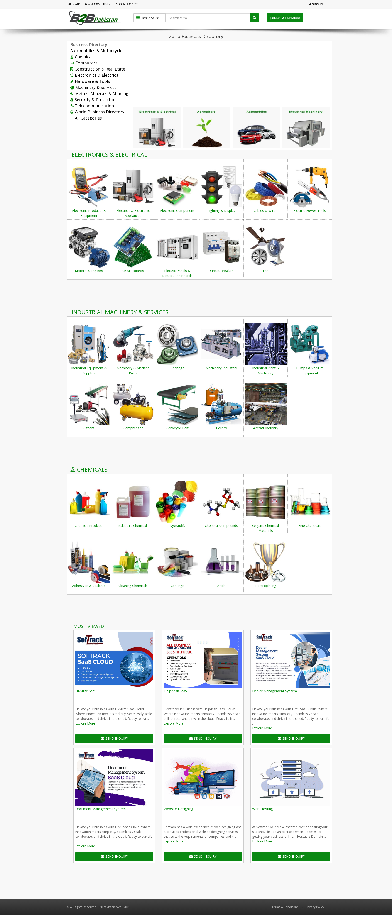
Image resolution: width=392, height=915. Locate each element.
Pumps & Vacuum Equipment (309, 370)
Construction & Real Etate (99, 69)
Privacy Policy (315, 907)
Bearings (177, 368)
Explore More (85, 723)
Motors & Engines (89, 270)
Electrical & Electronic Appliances (133, 213)
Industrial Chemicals (133, 525)
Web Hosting (262, 808)
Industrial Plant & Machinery (265, 370)
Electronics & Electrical (97, 75)
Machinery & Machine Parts (133, 370)
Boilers (221, 428)
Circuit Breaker (221, 270)
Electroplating (265, 585)
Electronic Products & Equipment (89, 213)
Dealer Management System (274, 690)
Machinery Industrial (221, 368)
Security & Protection (95, 99)
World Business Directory (99, 112)
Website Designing (178, 808)
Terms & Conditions (285, 907)
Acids (221, 585)
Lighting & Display (221, 210)
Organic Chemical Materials (265, 528)
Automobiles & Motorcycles (97, 50)
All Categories (88, 118)
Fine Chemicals (310, 525)
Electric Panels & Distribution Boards (177, 273)
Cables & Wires (265, 210)
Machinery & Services (95, 87)
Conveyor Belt (177, 428)
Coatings (177, 585)
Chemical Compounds (221, 525)
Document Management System (100, 808)
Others (89, 428)
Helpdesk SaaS (175, 690)
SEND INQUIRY (116, 738)
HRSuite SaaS (85, 690)
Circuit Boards (133, 270)
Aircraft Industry (265, 428)
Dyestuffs (177, 525)
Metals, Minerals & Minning (101, 93)
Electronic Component (177, 210)
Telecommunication (94, 105)
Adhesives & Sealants (89, 585)
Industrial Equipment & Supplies (89, 370)
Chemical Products (89, 525)
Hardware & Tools (92, 81)
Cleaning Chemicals (133, 585)
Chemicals (84, 56)
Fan (265, 270)
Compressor (133, 428)
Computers (85, 63)
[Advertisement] (247, 72)
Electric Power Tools (310, 210)
